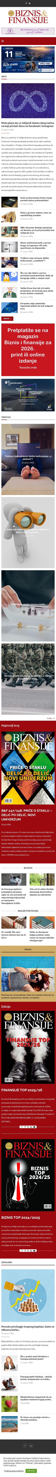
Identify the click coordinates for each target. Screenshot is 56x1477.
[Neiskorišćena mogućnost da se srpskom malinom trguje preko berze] (9, 1404)
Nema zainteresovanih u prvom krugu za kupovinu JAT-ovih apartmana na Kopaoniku (35, 245)
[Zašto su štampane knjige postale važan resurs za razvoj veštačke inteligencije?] (42, 922)
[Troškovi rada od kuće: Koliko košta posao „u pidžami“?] (9, 262)
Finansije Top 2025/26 (21, 1090)
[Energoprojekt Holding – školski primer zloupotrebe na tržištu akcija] (9, 1384)
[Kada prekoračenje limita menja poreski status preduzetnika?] (9, 202)
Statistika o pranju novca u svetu (28, 604)
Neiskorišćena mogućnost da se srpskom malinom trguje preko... (36, 1398)
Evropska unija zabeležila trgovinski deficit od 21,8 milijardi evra (36, 306)
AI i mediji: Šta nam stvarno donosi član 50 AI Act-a (13, 935)
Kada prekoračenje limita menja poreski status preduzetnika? (36, 199)
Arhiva (6, 319)
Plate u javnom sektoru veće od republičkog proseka (35, 214)
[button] (3, 977)
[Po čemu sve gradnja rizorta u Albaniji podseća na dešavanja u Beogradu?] (9, 1424)
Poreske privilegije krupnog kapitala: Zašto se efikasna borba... (27, 1328)
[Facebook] (26, 3)
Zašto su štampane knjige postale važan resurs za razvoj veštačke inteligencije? (42, 936)
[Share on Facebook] (25, 1127)
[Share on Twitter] (28, 1127)
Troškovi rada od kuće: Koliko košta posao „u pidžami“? (34, 259)
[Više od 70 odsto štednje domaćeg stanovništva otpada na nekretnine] (42, 879)
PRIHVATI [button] (31, 1471)
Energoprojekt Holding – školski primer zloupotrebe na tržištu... (36, 1378)
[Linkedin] (29, 3)
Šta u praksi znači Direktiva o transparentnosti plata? (34, 1357)
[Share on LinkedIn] (31, 1127)
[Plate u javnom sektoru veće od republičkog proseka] (9, 217)
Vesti (4, 77)
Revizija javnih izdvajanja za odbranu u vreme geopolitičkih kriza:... (28, 677)
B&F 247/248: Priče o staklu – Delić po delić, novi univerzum (26, 815)
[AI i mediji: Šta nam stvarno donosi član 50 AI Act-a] (13, 922)
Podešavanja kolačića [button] (14, 1471)
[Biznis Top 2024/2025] (28, 1175)
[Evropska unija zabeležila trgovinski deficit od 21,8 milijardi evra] (9, 307)
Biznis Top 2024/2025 (20, 1217)
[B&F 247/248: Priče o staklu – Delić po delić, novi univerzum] (28, 768)
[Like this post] (22, 1127)
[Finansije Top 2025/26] (28, 1047)
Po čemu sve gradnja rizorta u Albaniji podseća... (35, 1418)
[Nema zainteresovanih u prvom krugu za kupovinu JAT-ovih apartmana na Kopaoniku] (9, 247)
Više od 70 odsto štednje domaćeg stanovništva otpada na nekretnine (42, 892)
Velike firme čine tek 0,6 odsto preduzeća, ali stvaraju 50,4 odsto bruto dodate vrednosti (36, 291)
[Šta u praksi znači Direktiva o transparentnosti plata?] (9, 1363)
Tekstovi (6, 417)
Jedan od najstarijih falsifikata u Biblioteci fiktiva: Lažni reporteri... (28, 531)
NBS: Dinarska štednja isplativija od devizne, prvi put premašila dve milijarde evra (37, 230)
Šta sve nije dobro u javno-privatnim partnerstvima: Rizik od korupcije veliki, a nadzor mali (36, 275)
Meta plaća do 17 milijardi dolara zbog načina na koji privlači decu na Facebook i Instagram (27, 124)
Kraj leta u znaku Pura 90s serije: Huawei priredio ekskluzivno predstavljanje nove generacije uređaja (26, 996)
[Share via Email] (34, 1127)
